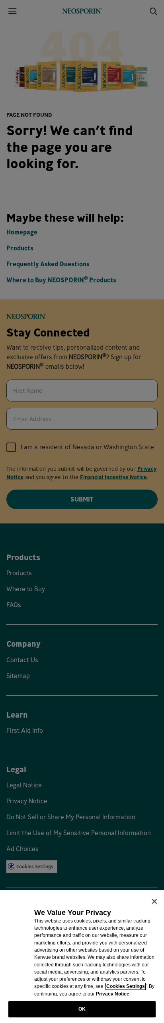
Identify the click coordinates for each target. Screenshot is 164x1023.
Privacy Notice (112, 994)
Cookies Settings (125, 986)
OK (82, 1009)
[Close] (154, 901)
